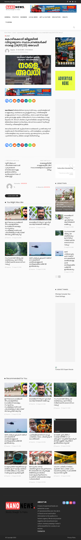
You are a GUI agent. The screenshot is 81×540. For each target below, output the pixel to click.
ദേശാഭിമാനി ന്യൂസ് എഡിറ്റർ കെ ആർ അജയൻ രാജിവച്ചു (40, 223)
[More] (34, 100)
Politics (15, 17)
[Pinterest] (22, 100)
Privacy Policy (72, 537)
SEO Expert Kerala (67, 369)
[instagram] (75, 1)
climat (9, 254)
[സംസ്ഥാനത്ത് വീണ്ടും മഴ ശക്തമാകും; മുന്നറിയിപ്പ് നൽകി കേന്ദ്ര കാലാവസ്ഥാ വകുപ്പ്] (16, 249)
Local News (33, 17)
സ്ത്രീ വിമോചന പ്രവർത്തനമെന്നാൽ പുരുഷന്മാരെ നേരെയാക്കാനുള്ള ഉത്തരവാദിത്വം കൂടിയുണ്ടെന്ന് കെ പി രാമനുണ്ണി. (12, 170)
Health (65, 17)
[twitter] (70, 1)
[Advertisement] (65, 128)
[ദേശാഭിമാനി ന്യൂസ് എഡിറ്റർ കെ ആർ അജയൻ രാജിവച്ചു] (40, 213)
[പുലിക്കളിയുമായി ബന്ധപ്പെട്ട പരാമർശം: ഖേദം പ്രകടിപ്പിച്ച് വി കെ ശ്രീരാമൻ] (40, 426)
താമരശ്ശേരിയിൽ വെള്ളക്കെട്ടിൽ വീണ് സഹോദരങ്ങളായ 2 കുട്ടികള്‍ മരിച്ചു (41, 166)
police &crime (71, 463)
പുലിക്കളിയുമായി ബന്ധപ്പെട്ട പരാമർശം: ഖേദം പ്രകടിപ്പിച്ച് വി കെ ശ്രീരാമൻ (40, 437)
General (7, 17)
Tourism (8, 22)
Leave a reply (12, 195)
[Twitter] (10, 100)
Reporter (12, 49)
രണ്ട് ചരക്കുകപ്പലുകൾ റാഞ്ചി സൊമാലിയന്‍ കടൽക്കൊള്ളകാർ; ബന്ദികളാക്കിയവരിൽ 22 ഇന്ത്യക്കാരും (40, 262)
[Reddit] (14, 100)
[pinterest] (72, 1)
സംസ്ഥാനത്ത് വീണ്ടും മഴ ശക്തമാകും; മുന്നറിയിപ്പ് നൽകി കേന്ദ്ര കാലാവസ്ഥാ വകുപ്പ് (15, 261)
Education (56, 17)
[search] (74, 27)
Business (24, 17)
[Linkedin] (18, 100)
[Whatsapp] (30, 100)
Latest (8, 35)
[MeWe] (26, 100)
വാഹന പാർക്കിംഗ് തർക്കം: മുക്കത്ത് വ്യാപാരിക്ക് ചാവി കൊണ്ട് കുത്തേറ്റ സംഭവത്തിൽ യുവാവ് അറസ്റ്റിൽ (65, 470)
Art (8, 218)
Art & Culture (45, 17)
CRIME (57, 463)
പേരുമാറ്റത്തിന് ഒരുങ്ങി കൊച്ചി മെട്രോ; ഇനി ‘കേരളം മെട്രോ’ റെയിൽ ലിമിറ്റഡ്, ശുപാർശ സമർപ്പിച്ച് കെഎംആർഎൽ (15, 470)
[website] (14, 187)
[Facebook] (7, 100)
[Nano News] (20, 507)
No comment (29, 49)
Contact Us (41, 531)
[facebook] (67, 1)
